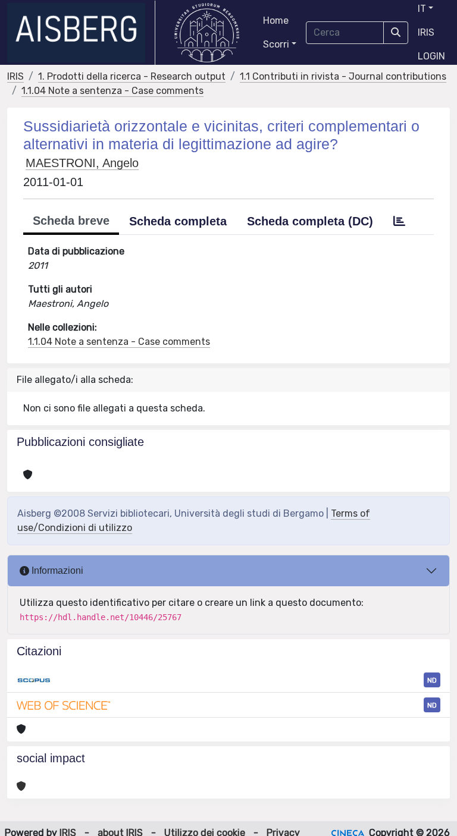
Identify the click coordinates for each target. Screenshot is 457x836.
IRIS (426, 32)
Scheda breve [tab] (71, 220)
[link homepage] (81, 33)
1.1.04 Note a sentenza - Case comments (112, 90)
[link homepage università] (207, 33)
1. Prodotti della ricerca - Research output (132, 76)
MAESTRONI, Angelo (82, 162)
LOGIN (431, 56)
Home (276, 20)
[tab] (399, 221)
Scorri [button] (276, 44)
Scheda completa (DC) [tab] (310, 221)
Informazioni (56, 570)
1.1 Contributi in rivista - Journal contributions (343, 76)
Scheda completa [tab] (178, 221)
